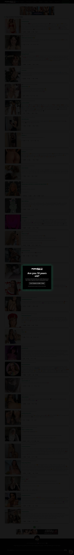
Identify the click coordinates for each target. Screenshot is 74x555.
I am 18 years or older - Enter (37, 283)
